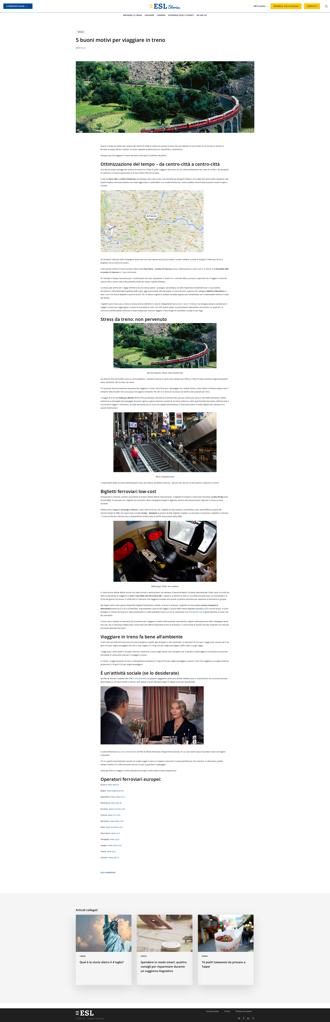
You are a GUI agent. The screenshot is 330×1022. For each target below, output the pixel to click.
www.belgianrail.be (115, 790)
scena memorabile (128, 751)
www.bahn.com (116, 821)
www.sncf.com (114, 815)
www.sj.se (111, 851)
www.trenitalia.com (114, 827)
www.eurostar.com (117, 809)
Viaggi (81, 32)
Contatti (227, 1011)
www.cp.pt (114, 839)
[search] (326, 6)
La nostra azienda (212, 1011)
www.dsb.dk (116, 803)
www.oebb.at (113, 784)
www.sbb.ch (114, 857)
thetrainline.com (195, 612)
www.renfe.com (115, 845)
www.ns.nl (115, 833)
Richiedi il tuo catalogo (244, 1011)
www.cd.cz (120, 797)
